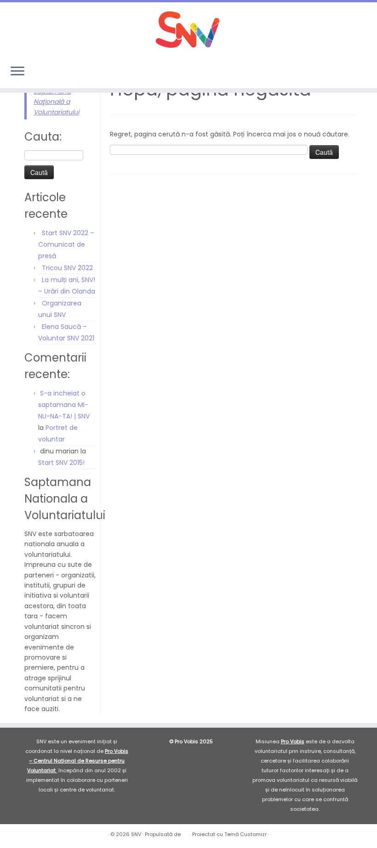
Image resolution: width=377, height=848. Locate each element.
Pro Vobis (292, 741)
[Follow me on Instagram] (343, 72)
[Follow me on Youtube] (355, 72)
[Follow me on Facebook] (331, 72)
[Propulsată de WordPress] (185, 832)
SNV (136, 834)
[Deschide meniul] (17, 72)
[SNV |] (188, 30)
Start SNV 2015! (61, 462)
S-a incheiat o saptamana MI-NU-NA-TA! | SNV (64, 405)
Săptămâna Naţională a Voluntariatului (56, 102)
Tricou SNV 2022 (67, 267)
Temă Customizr (245, 834)
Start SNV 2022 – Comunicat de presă (66, 244)
